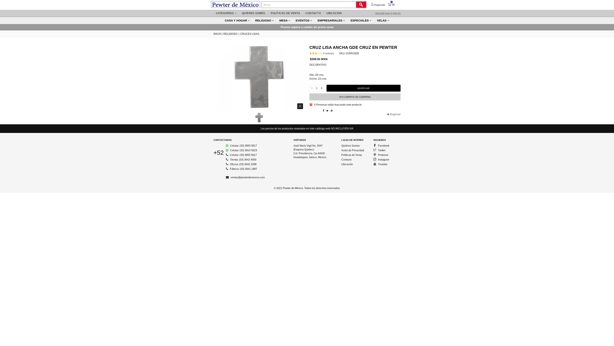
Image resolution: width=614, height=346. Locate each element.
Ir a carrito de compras (354, 97)
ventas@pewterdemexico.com (247, 177)
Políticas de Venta (351, 155)
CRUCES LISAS (249, 34)
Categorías (225, 13)
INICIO (217, 34)
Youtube (382, 164)
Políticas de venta (285, 13)
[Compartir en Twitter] (327, 110)
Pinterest (382, 155)
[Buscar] (361, 4)
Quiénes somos (253, 13)
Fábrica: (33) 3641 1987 (243, 169)
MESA (283, 20)
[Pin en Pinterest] (331, 110)
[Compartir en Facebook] (323, 110)
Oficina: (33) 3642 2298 (242, 164)
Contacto (313, 13)
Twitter (381, 150)
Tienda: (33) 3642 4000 (242, 159)
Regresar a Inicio (388, 13)
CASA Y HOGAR (236, 20)
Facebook (383, 145)
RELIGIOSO (263, 20)
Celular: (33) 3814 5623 (243, 150)
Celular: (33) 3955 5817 (243, 145)
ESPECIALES (360, 20)
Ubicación (334, 13)
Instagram (383, 159)
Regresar (395, 114)
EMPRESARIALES (330, 20)
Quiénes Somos (350, 145)
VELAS (382, 20)
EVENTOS (303, 20)
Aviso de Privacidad (352, 150)
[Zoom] (300, 106)
